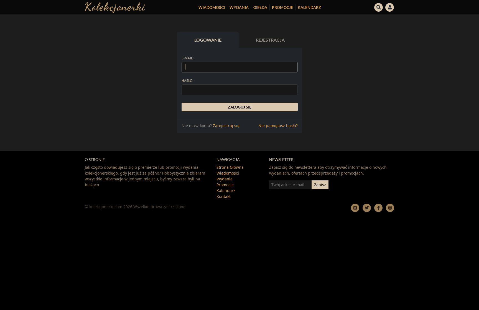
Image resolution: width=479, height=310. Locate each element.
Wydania (239, 7)
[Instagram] (390, 207)
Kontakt (223, 196)
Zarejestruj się (226, 125)
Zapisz (320, 184)
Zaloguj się (239, 107)
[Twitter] (367, 207)
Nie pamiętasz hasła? (278, 125)
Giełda (260, 7)
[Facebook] (378, 207)
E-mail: (187, 58)
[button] (378, 7)
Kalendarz (309, 7)
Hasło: (187, 80)
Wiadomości (211, 7)
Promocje (282, 7)
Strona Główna (230, 167)
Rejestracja (270, 39)
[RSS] (355, 207)
